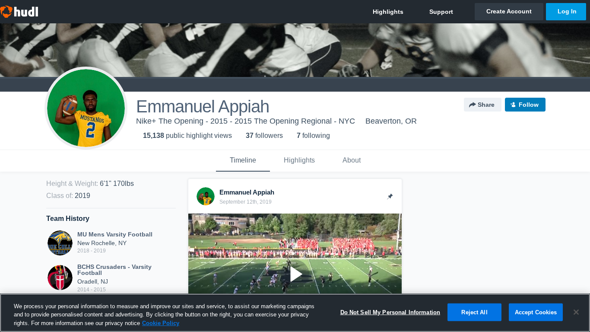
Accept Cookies (536, 312)
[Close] (576, 312)
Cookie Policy (160, 323)
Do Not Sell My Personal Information (390, 312)
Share (486, 104)
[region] (295, 313)
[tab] (243, 161)
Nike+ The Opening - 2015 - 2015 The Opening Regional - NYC (245, 121)
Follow (529, 104)
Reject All (474, 312)
